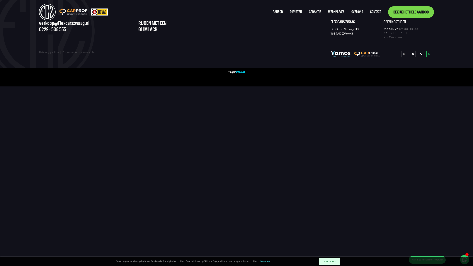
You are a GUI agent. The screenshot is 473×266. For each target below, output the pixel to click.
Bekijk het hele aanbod (411, 12)
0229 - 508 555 (52, 29)
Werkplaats (336, 11)
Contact (375, 11)
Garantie (315, 11)
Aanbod (278, 11)
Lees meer (265, 261)
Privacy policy (49, 52)
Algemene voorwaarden (79, 52)
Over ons (357, 11)
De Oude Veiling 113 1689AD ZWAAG (345, 31)
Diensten (296, 11)
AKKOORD (330, 261)
